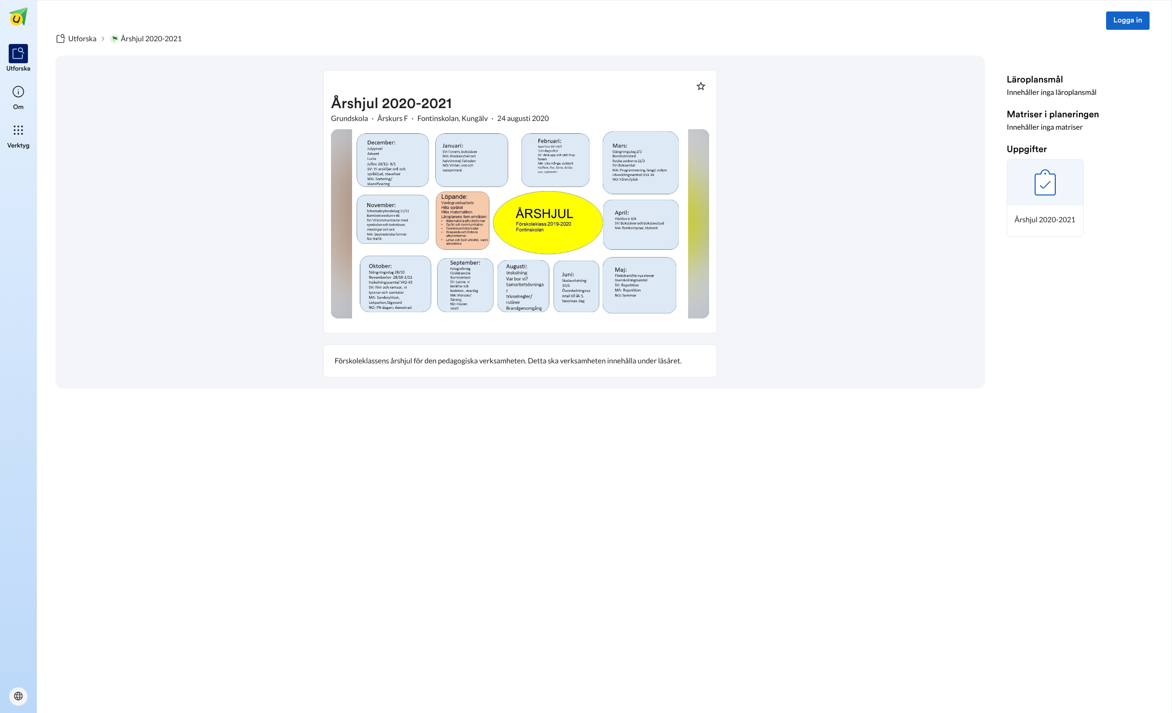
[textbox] (520, 361)
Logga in (1127, 20)
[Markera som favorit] (701, 86)
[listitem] (18, 58)
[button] (1045, 198)
